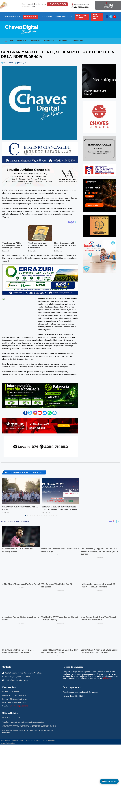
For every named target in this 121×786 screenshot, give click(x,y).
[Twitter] (110, 16)
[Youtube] (114, 16)
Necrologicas (49, 41)
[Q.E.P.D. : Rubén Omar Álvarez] (99, 81)
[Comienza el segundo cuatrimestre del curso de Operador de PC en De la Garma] (60, 491)
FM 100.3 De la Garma (81, 17)
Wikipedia (107, 678)
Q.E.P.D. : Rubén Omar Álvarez (12, 718)
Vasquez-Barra (77, 41)
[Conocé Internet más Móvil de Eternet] (99, 195)
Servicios (63, 41)
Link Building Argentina (19, 706)
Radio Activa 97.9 (95, 16)
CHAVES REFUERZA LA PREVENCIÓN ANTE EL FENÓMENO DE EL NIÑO (29, 726)
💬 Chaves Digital (109, 781)
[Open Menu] (6, 41)
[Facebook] (107, 16)
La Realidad (21, 41)
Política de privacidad (73, 667)
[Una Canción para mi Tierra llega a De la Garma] (21, 491)
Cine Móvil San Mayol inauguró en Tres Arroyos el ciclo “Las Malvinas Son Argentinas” (27, 731)
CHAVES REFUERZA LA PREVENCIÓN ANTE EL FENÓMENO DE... (65, 16)
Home (12, 41)
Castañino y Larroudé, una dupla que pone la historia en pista (22, 722)
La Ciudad (35, 41)
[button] (40, 17)
